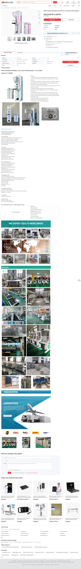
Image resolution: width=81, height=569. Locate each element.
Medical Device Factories (40, 552)
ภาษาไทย (58, 562)
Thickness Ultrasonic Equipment (26, 547)
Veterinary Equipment (5, 533)
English (15, 562)
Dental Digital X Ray (14, 555)
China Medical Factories (6, 552)
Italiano (35, 562)
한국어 (49, 562)
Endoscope (62, 533)
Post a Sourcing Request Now (31, 472)
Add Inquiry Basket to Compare (22, 43)
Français (26, 562)
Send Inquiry (52, 19)
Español (18, 562)
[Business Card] (78, 57)
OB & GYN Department (24, 533)
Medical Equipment (13, 7)
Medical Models (63, 535)
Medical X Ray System (74, 552)
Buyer (55, 5)
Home (2, 7)
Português (22, 562)
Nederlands (42, 562)
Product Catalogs (17, 529)
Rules (79, 5)
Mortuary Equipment (24, 535)
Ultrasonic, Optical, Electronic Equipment (24, 7)
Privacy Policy (57, 564)
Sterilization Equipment (5, 535)
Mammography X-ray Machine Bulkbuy (27, 555)
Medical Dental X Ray (5, 555)
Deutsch (38, 562)
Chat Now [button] (72, 19)
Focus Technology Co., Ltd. (33, 564)
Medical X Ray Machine (50, 552)
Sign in (79, 2)
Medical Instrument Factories (28, 552)
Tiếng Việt (65, 562)
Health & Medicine (6, 7)
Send (9, 472)
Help (60, 5)
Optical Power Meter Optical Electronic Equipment (10, 547)
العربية (46, 562)
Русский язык (31, 562)
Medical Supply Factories (16, 552)
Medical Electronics (43, 535)
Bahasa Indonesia (71, 562)
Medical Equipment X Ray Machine (62, 552)
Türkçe (62, 562)
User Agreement (46, 564)
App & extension (66, 5)
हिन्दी (55, 562)
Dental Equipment (43, 533)
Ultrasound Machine (63, 531)
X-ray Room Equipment (44, 531)
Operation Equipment (4, 531)
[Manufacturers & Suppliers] (7, 2)
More (2, 557)
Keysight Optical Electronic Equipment (40, 547)
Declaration (52, 564)
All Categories (5, 5)
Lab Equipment (23, 531)
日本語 (53, 562)
